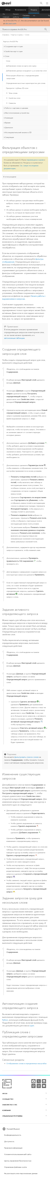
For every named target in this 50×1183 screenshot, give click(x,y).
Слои (27, 35)
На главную (6, 15)
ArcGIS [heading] (4, 1093)
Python (5, 1020)
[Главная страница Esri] (6, 3)
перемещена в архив (35, 160)
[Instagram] (39, 1086)
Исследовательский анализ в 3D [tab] (18, 132)
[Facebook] (33, 1081)
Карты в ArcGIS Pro (10, 42)
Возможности (20, 10)
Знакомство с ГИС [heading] (9, 1105)
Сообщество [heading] (7, 1099)
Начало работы (16, 15)
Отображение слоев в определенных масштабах (26, 1063)
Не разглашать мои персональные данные (20, 1173)
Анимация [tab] (9, 118)
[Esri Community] (33, 1086)
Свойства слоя (14, 98)
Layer (31, 1026)
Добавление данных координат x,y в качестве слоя (26, 71)
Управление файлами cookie (15, 1167)
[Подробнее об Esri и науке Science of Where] (7, 1084)
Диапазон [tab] (9, 127)
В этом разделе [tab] (9, 177)
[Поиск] (41, 3)
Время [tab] (7, 123)
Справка (26, 16)
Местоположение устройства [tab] (17, 113)
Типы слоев (13, 93)
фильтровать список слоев (26, 757)
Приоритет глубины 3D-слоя (17, 88)
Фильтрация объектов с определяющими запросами (22, 77)
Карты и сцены (17, 35)
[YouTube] (44, 1086)
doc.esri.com (10, 23)
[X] (39, 1081)
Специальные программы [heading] (12, 1116)
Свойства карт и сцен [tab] (14, 51)
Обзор (7, 10)
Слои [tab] (7, 56)
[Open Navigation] (47, 3)
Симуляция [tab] (9, 137)
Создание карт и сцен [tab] (14, 46)
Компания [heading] (6, 1110)
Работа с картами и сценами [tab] (16, 108)
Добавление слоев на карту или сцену (21, 66)
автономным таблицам (14, 338)
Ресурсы (34, 10)
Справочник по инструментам (38, 15)
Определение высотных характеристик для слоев (25, 83)
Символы (12, 103)
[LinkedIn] (44, 1081)
